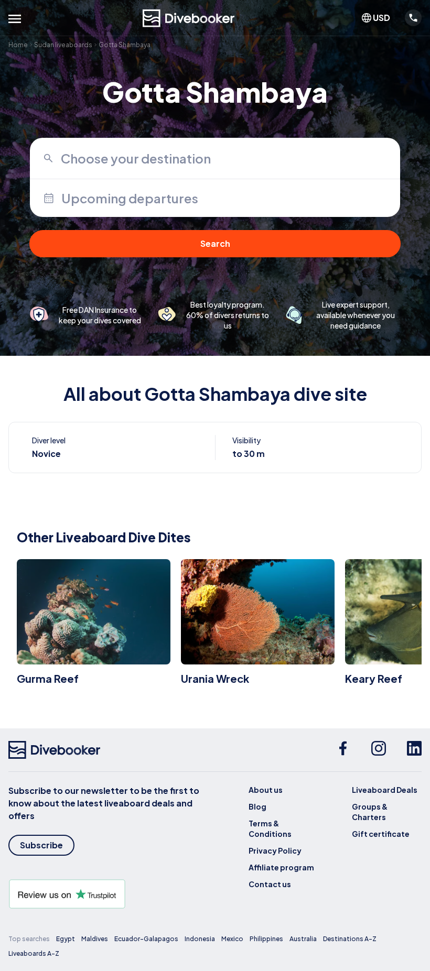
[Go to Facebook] (343, 750)
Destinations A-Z (350, 939)
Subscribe (41, 844)
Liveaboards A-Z (33, 953)
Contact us (270, 884)
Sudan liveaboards (63, 45)
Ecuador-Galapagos (146, 939)
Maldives (94, 939)
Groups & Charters (370, 812)
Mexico (232, 939)
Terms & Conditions (270, 828)
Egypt (65, 939)
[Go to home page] (189, 18)
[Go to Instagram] (378, 750)
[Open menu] (14, 19)
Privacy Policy (275, 850)
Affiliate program (281, 867)
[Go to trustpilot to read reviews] (111, 894)
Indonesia (200, 939)
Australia (303, 939)
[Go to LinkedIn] (414, 750)
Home (18, 45)
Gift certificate (381, 833)
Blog (257, 806)
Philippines (266, 939)
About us (266, 789)
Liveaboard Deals (384, 789)
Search (215, 243)
